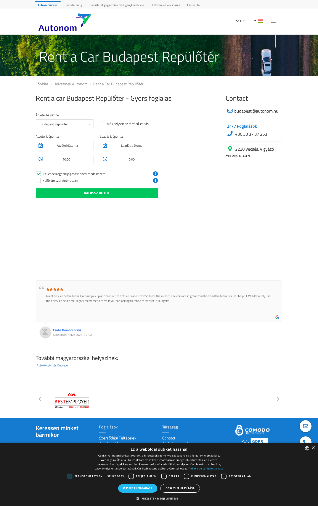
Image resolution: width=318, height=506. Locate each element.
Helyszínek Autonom (70, 84)
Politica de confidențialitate (206, 468)
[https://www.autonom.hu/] (66, 22)
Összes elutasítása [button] (179, 488)
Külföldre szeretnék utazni (60, 180)
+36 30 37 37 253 (250, 134)
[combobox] (307, 448)
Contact (168, 438)
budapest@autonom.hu (256, 111)
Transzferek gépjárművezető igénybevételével (117, 5)
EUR (242, 21)
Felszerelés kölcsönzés (166, 5)
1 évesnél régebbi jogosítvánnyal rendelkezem (74, 173)
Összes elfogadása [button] (137, 488)
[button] (64, 124)
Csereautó (193, 5)
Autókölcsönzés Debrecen (53, 365)
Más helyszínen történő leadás (128, 123)
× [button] (313, 448)
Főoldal (42, 84)
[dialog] (159, 474)
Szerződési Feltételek (117, 438)
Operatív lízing (73, 5)
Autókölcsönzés (47, 5)
